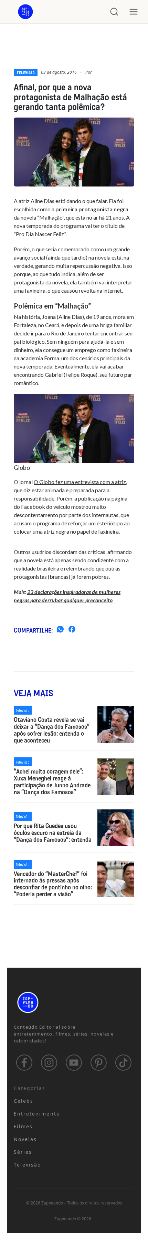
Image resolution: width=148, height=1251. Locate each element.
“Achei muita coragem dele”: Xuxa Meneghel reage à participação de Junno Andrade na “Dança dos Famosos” (52, 782)
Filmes (23, 1126)
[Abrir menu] (133, 11)
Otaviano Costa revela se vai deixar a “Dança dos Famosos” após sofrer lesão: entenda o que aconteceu (51, 730)
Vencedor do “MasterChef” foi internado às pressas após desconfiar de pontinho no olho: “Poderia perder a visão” (53, 884)
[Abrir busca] (114, 11)
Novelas (25, 1139)
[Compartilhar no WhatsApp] (60, 630)
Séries (23, 1152)
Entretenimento (37, 1113)
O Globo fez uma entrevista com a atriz (80, 481)
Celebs (24, 1101)
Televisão (26, 72)
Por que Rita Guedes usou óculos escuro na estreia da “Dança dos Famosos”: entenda (53, 833)
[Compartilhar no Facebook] (72, 630)
